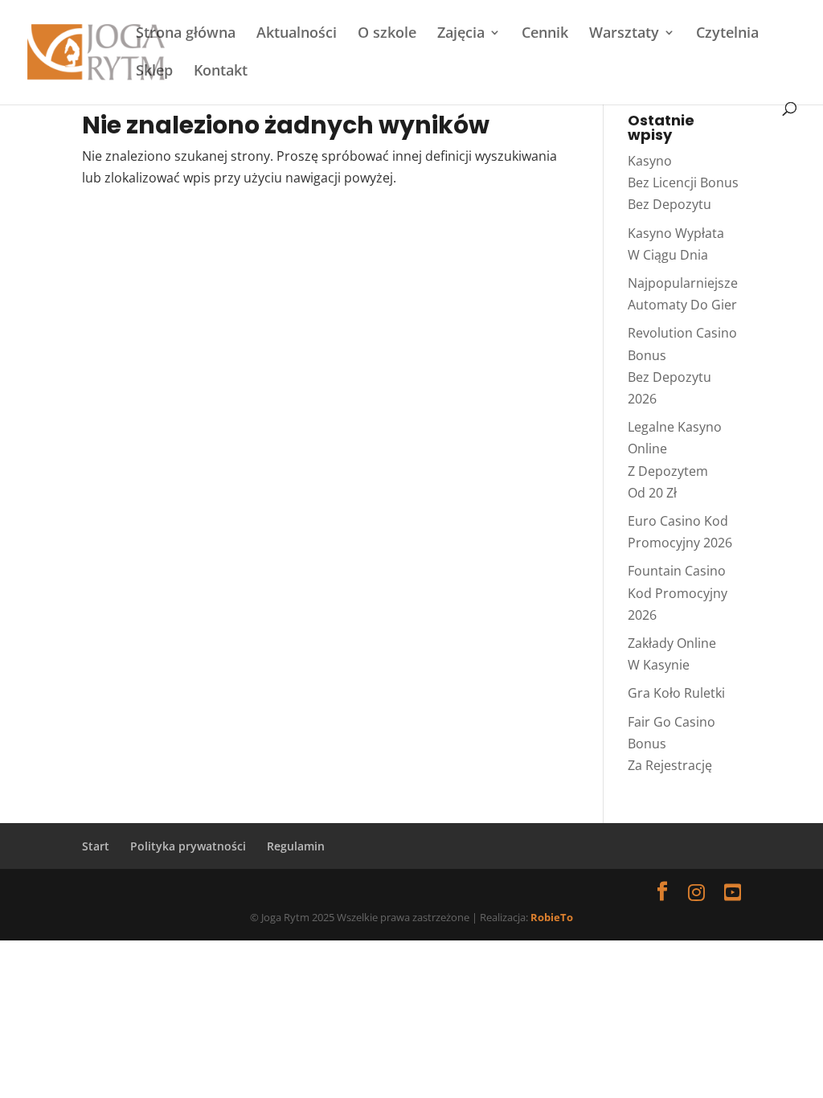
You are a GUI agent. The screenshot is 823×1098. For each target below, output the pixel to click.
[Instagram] (696, 892)
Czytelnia (727, 34)
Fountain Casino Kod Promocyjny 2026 (677, 592)
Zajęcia (461, 34)
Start (95, 846)
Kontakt (221, 72)
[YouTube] (732, 892)
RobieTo (551, 917)
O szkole (387, 34)
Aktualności (296, 34)
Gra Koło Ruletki (676, 693)
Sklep (154, 72)
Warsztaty (624, 34)
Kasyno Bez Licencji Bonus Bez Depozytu (683, 182)
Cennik (545, 34)
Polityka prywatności (188, 846)
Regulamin (296, 846)
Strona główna (185, 34)
